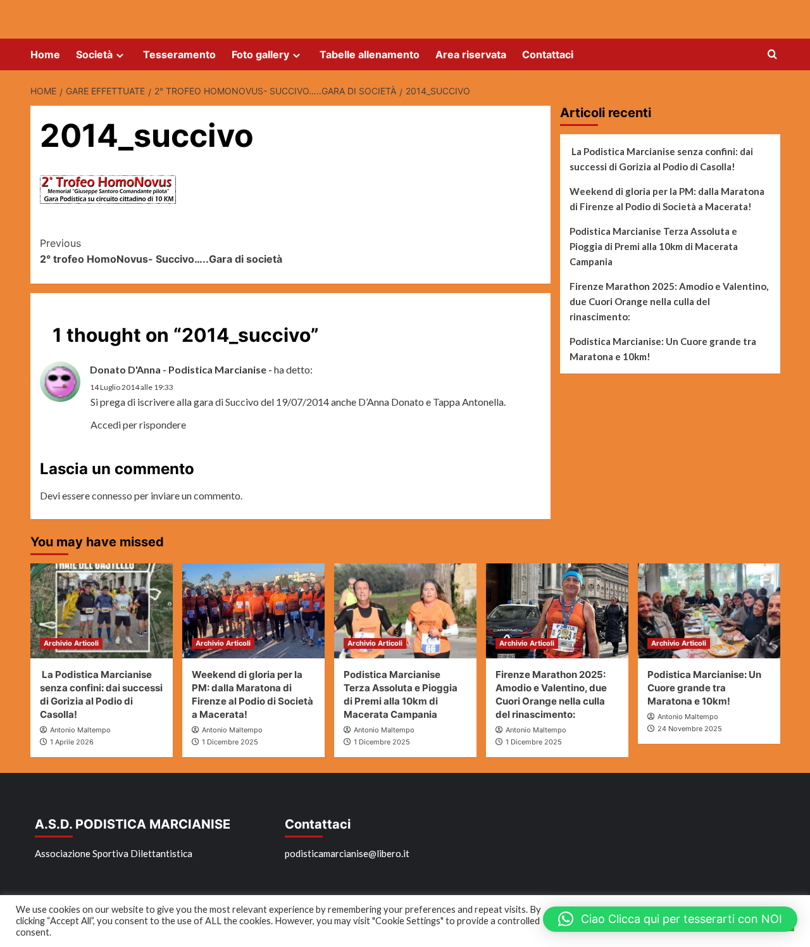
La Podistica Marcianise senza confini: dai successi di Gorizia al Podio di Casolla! (661, 159)
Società (94, 54)
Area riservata (470, 54)
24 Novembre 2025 (689, 728)
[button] (670, 919)
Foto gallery (260, 54)
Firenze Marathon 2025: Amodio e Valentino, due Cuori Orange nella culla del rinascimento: (669, 301)
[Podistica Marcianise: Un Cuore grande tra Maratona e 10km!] (709, 610)
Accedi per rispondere (138, 424)
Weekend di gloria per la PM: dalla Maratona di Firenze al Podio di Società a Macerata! (667, 198)
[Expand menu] (120, 55)
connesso (112, 495)
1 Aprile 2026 (72, 741)
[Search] (772, 55)
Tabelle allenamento (370, 54)
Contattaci (547, 54)
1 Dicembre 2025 (230, 741)
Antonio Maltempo (80, 729)
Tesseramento (179, 54)
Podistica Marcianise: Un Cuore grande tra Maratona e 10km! (663, 349)
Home (45, 54)
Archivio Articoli (71, 643)
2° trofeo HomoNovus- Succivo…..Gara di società (161, 251)
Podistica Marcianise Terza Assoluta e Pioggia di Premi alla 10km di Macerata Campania (654, 246)
